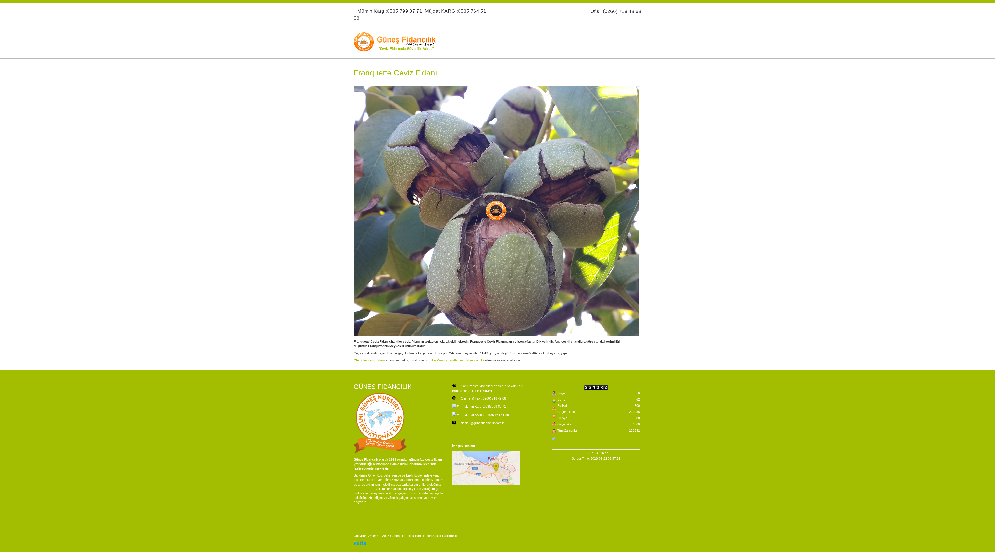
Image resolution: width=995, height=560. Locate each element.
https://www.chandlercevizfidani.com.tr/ (457, 360)
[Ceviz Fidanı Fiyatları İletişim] (488, 468)
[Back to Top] (635, 548)
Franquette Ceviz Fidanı (395, 72)
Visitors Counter (596, 464)
